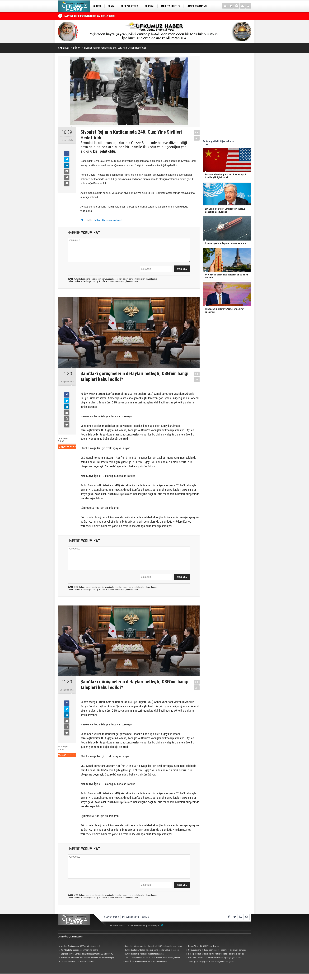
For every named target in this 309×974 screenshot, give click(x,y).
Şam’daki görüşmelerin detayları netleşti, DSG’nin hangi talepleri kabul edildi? (152, 946)
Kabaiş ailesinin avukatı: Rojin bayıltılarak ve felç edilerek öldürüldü (216, 954)
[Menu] (225, 6)
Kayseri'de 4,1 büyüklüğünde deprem (84, 15)
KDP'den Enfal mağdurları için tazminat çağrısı (79, 950)
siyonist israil (115, 220)
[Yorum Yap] (66, 183)
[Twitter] (66, 159)
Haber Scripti (153, 925)
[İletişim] (242, 6)
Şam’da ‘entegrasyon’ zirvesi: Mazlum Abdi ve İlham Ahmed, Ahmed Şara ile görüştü (151, 958)
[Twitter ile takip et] (235, 917)
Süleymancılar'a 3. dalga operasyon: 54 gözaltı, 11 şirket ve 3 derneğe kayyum (215, 950)
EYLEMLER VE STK (130, 917)
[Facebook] (66, 153)
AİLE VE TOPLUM (111, 917)
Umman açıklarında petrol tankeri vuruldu (78, 961)
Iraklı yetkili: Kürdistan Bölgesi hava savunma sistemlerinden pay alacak (86, 958)
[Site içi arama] (248, 6)
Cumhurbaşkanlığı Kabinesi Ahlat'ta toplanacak (144, 954)
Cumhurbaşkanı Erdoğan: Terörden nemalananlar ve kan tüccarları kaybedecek (150, 950)
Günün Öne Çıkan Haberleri (70, 936)
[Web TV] (231, 6)
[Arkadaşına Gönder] (66, 171)
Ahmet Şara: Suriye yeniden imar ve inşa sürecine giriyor (211, 961)
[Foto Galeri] (236, 6)
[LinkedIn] (66, 165)
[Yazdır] (66, 177)
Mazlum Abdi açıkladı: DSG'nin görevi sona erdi (80, 946)
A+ (196, 132)
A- (196, 138)
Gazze (105, 220)
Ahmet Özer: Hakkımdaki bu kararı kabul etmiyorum (146, 961)
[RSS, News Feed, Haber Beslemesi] (240, 917)
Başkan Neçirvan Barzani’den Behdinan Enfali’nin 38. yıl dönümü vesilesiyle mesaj (85, 954)
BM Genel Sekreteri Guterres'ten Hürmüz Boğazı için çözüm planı (215, 957)
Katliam (97, 220)
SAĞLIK (145, 917)
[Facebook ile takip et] (229, 917)
